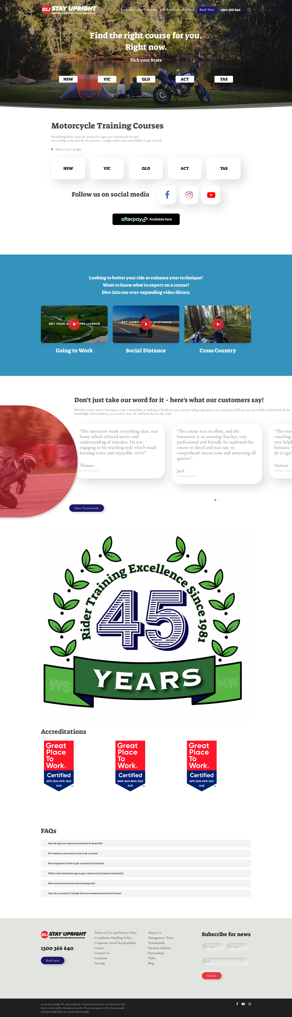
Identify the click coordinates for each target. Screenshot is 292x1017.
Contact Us (102, 953)
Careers (99, 948)
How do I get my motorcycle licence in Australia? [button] (75, 843)
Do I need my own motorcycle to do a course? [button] (73, 853)
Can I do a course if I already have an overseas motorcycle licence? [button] (84, 893)
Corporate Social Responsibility (115, 943)
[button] (215, 500)
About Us (154, 933)
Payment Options (159, 948)
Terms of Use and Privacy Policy (115, 933)
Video (152, 958)
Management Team (160, 938)
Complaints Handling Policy (113, 938)
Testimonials (156, 943)
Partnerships (156, 953)
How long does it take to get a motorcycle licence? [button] (76, 863)
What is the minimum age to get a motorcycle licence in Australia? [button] (86, 873)
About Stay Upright (68, 149)
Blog (151, 963)
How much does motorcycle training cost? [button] (71, 883)
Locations (100, 958)
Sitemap (99, 963)
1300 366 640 (57, 948)
